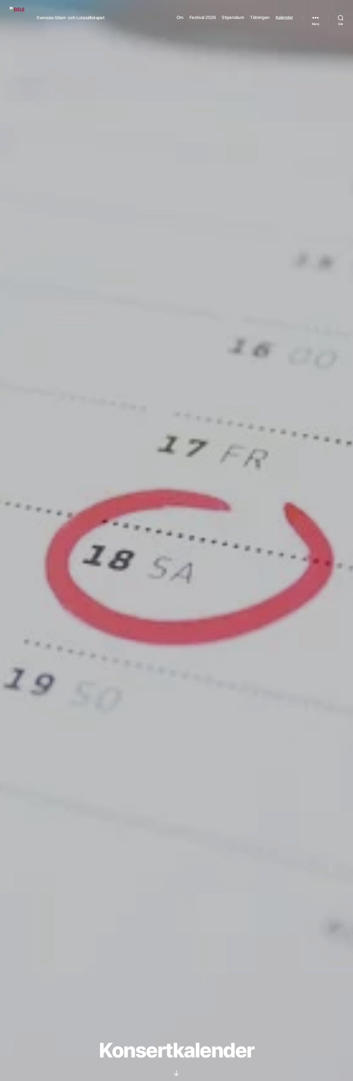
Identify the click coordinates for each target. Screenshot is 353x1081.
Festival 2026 (202, 17)
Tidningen (260, 17)
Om (179, 17)
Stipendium (233, 17)
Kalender (284, 17)
